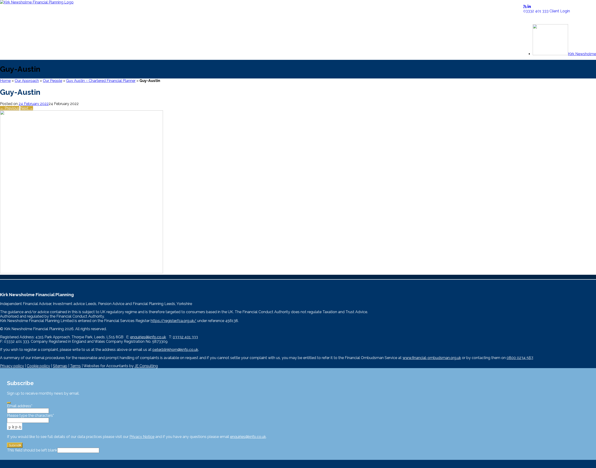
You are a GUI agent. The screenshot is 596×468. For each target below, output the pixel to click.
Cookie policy (38, 366)
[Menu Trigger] (532, 16)
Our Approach (27, 80)
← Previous (9, 108)
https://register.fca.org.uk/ (173, 321)
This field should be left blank (32, 450)
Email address (19, 406)
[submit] (9, 403)
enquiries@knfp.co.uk (148, 337)
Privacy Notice (141, 436)
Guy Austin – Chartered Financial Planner (100, 80)
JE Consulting (146, 366)
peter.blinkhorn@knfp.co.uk (175, 349)
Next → (26, 108)
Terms (75, 366)
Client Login (559, 11)
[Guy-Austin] (81, 272)
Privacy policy (12, 366)
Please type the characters (30, 415)
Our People (52, 80)
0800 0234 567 (520, 358)
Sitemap (60, 366)
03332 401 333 (536, 11)
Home (5, 80)
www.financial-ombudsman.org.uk (432, 358)
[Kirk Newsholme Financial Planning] (37, 2)
